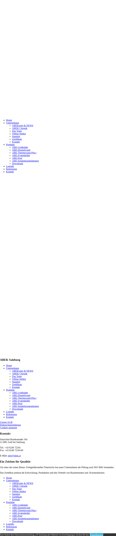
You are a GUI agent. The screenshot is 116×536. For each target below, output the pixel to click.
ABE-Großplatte (20, 147)
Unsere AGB (6, 422)
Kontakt (16, 142)
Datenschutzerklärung (10, 425)
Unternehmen (12, 123)
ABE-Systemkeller (21, 155)
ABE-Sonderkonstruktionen (25, 161)
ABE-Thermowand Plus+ (24, 152)
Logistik (10, 166)
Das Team (17, 131)
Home (9, 120)
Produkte (10, 144)
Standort (16, 136)
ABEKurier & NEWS (22, 125)
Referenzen (11, 169)
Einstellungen (96, 534)
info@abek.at (14, 455)
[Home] (58, 58)
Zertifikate (17, 139)
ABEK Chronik (19, 128)
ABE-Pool (17, 158)
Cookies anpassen (8, 427)
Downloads (17, 163)
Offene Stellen (19, 133)
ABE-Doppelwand (21, 150)
